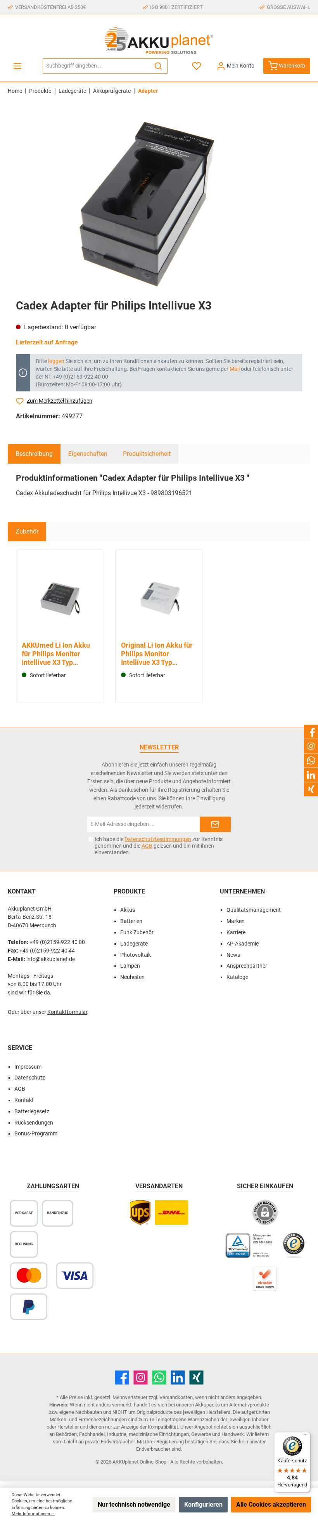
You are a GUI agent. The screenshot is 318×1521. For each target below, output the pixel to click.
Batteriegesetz (31, 1111)
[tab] (34, 454)
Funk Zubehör (137, 932)
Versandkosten (176, 1397)
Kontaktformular (67, 1012)
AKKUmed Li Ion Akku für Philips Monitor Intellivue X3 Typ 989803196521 (56, 654)
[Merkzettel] (197, 66)
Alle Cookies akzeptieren (271, 1504)
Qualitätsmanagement (253, 910)
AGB (147, 846)
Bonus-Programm (35, 1133)
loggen (56, 361)
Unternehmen (242, 891)
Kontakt (24, 1100)
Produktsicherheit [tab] (147, 453)
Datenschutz (29, 1077)
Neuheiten (132, 977)
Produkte (129, 891)
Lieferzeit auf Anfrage (47, 342)
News (233, 955)
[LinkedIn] (178, 1377)
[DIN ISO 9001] (250, 1249)
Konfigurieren (203, 1504)
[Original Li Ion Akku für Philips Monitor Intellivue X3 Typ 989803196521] (159, 596)
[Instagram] (140, 1377)
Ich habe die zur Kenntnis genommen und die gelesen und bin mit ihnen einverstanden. (159, 845)
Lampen (130, 966)
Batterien (131, 921)
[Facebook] (122, 1377)
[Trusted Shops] (293, 1249)
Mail (235, 369)
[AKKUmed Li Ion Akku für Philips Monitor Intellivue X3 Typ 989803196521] (59, 596)
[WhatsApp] (159, 1377)
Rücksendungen (33, 1122)
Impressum (27, 1067)
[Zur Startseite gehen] (159, 40)
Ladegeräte (134, 943)
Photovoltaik (135, 955)
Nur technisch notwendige (134, 1504)
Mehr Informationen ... (33, 1513)
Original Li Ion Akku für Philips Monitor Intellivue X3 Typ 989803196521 (157, 654)
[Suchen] (158, 66)
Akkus (127, 910)
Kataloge (237, 977)
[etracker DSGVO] (265, 1282)
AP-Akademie (242, 943)
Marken (235, 921)
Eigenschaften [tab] (87, 453)
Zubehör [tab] (27, 531)
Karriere (235, 932)
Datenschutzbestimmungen (157, 839)
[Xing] (196, 1377)
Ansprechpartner (246, 966)
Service (20, 1048)
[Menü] (17, 66)
